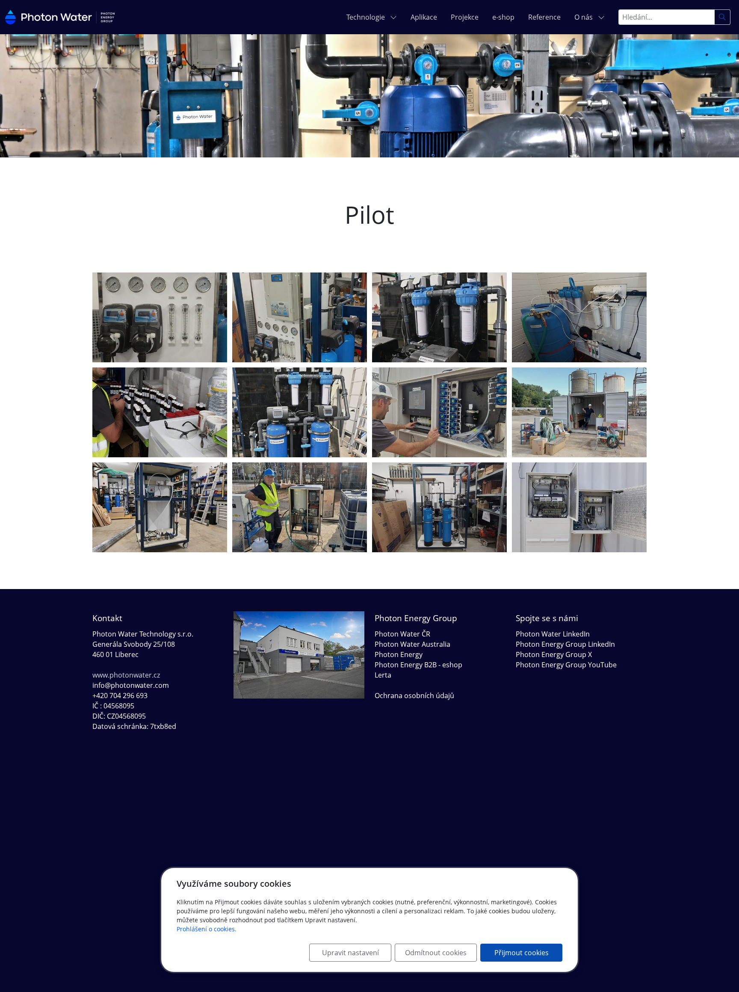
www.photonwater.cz (126, 675)
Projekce (465, 17)
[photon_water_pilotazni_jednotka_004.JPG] (579, 507)
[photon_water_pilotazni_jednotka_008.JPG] (439, 317)
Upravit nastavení (350, 952)
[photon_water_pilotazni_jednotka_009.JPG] (439, 507)
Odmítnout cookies (436, 952)
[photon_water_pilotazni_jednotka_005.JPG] (159, 412)
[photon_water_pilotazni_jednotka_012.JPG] (579, 317)
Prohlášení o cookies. (206, 929)
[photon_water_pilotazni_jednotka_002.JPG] (299, 412)
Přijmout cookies (521, 952)
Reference (544, 17)
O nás (584, 17)
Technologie (366, 17)
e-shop (503, 17)
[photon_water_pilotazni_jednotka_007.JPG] (439, 412)
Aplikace (424, 17)
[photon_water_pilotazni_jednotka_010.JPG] (299, 317)
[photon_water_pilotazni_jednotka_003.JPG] (299, 507)
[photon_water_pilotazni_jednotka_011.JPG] (159, 317)
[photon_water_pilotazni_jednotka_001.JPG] (159, 507)
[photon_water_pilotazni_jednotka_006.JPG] (579, 412)
